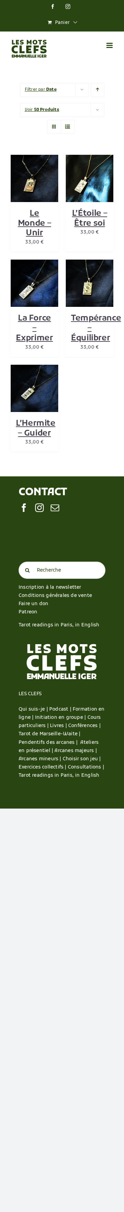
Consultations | (86, 767)
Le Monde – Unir (34, 223)
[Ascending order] (97, 90)
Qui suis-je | (34, 709)
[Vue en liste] (67, 127)
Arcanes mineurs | (41, 759)
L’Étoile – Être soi (89, 218)
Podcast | (61, 709)
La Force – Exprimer (34, 328)
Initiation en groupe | (61, 717)
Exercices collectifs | (43, 767)
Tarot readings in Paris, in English (59, 625)
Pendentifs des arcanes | (49, 742)
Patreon (28, 612)
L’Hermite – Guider (35, 428)
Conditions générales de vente (55, 595)
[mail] (55, 507)
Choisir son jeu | (82, 759)
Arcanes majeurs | (75, 751)
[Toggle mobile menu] (110, 45)
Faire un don (34, 604)
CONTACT (43, 492)
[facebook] (24, 507)
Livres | (59, 726)
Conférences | (84, 726)
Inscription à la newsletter (50, 587)
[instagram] (39, 507)
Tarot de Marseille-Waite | (49, 734)
